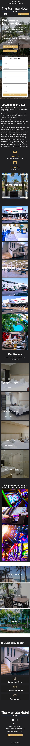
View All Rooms (15, 359)
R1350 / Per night (8, 445)
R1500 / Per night (8, 474)
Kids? (4, 75)
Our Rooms (15, 595)
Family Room (9, 440)
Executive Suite (10, 469)
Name (4, 80)
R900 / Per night (8, 416)
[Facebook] (13, 720)
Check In (5, 61)
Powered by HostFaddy (15, 742)
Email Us (15, 157)
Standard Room (11, 411)
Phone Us (15, 167)
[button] (5, 14)
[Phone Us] (15, 162)
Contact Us (15, 621)
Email (4, 84)
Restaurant (15, 699)
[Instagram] (17, 720)
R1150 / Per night (8, 387)
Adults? (5, 70)
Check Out (5, 66)
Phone (4, 89)
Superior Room (10, 383)
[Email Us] (15, 152)
